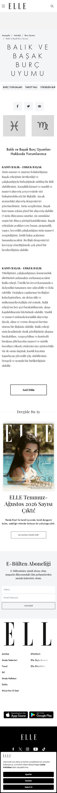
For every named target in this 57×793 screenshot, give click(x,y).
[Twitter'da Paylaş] (28, 106)
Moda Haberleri (9, 660)
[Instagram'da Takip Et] (27, 749)
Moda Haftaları (9, 678)
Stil (3, 672)
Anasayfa (6, 35)
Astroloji (17, 35)
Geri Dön (28, 390)
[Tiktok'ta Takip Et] (44, 749)
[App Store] (16, 714)
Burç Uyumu (30, 35)
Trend (4, 666)
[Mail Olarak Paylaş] (39, 106)
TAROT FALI (31, 87)
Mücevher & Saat (10, 690)
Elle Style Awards (39, 660)
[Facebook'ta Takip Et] (13, 749)
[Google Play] (41, 714)
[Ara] (52, 6)
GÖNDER (28, 605)
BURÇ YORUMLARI (12, 87)
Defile (5, 684)
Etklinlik (36, 654)
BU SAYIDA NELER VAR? (28, 534)
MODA (5, 654)
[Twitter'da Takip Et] (20, 749)
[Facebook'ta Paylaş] (17, 106)
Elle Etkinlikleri (38, 666)
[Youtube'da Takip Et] (35, 749)
